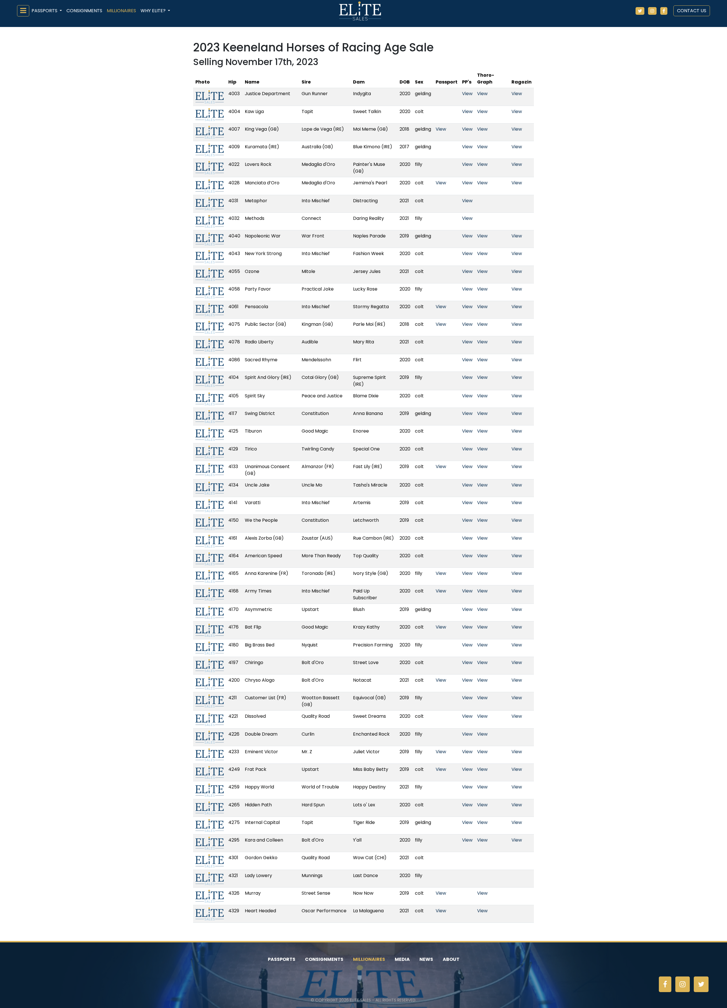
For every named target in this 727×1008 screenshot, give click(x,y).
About (451, 959)
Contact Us (691, 10)
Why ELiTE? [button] (154, 10)
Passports (281, 959)
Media (402, 959)
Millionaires (121, 10)
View (467, 93)
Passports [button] (45, 10)
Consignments (84, 10)
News (426, 959)
